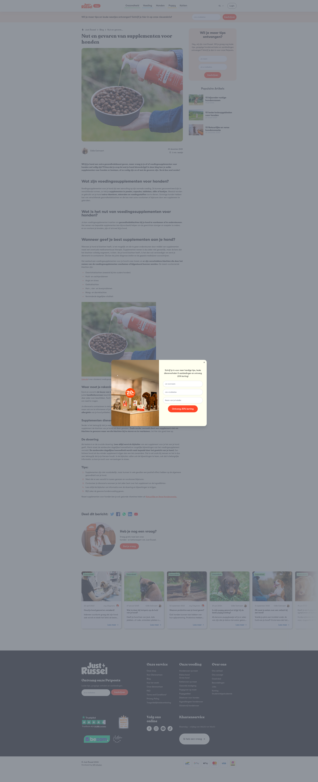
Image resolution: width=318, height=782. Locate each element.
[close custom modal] (204, 362)
